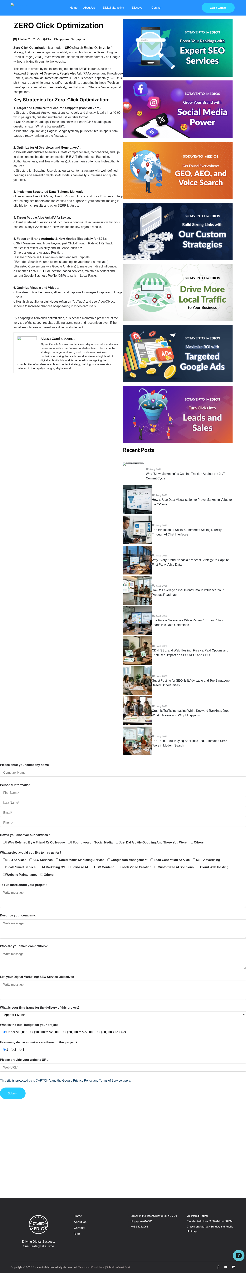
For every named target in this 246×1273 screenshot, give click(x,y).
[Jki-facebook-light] (217, 1267)
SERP (38, 57)
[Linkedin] (233, 1267)
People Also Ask (71, 73)
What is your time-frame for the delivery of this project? (40, 1007)
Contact (156, 7)
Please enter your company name (24, 764)
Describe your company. (18, 915)
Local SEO (36, 271)
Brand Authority (43, 238)
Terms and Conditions (91, 1267)
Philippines (61, 39)
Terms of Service (110, 1080)
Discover (137, 7)
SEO (68, 47)
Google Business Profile (40, 275)
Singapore (78, 39)
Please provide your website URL (24, 1059)
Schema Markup (69, 191)
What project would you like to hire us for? (30, 852)
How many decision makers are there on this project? (38, 1042)
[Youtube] (225, 1267)
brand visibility (56, 87)
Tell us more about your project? (23, 884)
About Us (89, 7)
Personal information (15, 785)
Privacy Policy (82, 1080)
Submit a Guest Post (118, 1267)
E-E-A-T (71, 156)
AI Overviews (49, 73)
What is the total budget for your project (29, 1024)
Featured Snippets (26, 73)
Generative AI (70, 147)
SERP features (89, 68)
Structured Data (44, 191)
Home (73, 7)
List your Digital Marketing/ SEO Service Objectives (37, 976)
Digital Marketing (113, 7)
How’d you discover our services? (25, 835)
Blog (49, 39)
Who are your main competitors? (24, 946)
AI (36, 147)
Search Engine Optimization (92, 47)
